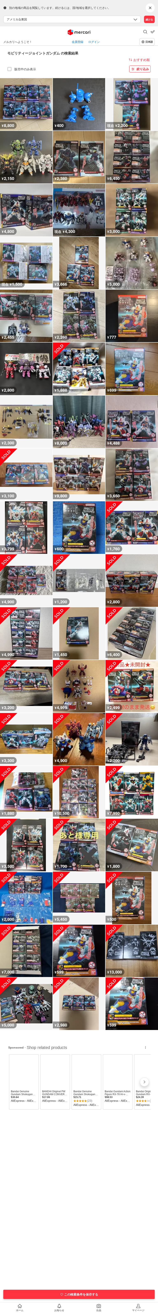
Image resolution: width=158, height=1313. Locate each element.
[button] (145, 32)
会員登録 (77, 42)
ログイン (94, 42)
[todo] (152, 31)
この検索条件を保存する (81, 1294)
